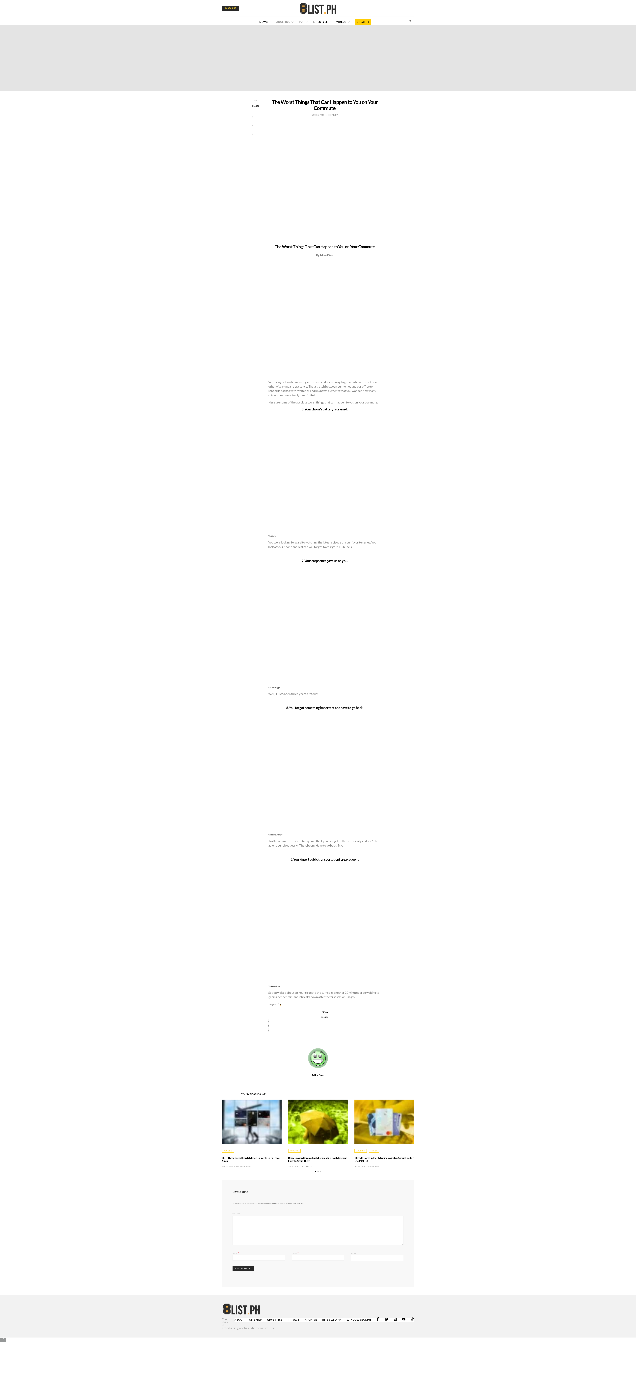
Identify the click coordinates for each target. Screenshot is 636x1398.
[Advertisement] (318, 1365)
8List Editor (307, 1166)
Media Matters (276, 835)
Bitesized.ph (331, 1319)
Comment (237, 1214)
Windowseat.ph (359, 1319)
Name (236, 1252)
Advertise (274, 1319)
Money (374, 1151)
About (239, 1319)
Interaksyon (275, 986)
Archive (311, 1319)
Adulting (283, 22)
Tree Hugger (275, 687)
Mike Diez (318, 1075)
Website (354, 1253)
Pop (302, 22)
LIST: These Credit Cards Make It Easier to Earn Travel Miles (251, 1159)
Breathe (363, 22)
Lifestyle (320, 22)
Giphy (273, 536)
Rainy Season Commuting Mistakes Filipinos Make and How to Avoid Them (317, 1159)
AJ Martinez (373, 1166)
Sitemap (255, 1319)
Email (295, 1252)
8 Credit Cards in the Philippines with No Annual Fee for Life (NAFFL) (384, 1159)
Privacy (293, 1319)
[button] (315, 1171)
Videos (341, 22)
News (263, 22)
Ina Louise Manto (244, 1166)
